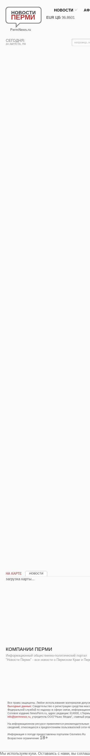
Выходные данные (19, 706)
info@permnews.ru (19, 716)
